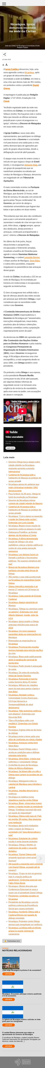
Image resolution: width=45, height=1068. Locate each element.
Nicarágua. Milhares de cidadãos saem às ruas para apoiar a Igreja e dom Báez (24, 688)
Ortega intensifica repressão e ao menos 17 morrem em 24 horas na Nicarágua (23, 589)
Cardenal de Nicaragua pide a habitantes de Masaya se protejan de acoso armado (24, 510)
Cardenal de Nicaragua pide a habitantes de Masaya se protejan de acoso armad (24, 478)
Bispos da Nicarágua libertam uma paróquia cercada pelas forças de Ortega (23, 570)
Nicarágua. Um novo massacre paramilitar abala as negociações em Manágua (24, 634)
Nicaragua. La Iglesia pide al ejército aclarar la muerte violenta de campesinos (24, 931)
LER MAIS (8, 974)
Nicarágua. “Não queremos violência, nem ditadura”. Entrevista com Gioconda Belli (25, 714)
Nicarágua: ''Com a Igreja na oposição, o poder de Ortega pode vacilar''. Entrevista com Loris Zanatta (25, 519)
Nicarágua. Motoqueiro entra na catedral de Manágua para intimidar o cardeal (25, 784)
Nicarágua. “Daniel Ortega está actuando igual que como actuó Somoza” (22, 857)
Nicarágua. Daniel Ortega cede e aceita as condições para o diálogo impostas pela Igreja (23, 752)
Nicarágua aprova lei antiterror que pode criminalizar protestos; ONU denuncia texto (23, 487)
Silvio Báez (35, 261)
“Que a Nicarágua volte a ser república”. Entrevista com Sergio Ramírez (23, 723)
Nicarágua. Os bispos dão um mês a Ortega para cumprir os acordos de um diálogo (25, 774)
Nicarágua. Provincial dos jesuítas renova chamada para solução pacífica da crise (25, 650)
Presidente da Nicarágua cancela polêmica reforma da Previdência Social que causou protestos (23, 905)
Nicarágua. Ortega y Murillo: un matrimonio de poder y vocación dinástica (22, 848)
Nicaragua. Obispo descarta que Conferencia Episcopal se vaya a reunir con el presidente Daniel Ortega (25, 889)
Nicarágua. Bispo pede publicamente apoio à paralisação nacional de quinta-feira (24, 660)
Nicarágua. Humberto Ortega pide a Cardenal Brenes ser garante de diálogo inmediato (24, 915)
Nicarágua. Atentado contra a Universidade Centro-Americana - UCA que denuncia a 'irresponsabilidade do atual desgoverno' (23, 701)
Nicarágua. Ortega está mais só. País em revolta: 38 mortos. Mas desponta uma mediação (24, 819)
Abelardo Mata (30, 165)
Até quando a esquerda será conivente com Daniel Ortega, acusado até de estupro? (25, 867)
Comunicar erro (12, 941)
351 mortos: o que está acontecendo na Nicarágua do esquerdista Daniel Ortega (24, 580)
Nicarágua (29, 72)
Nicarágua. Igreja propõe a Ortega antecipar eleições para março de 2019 (23, 624)
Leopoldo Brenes (32, 257)
